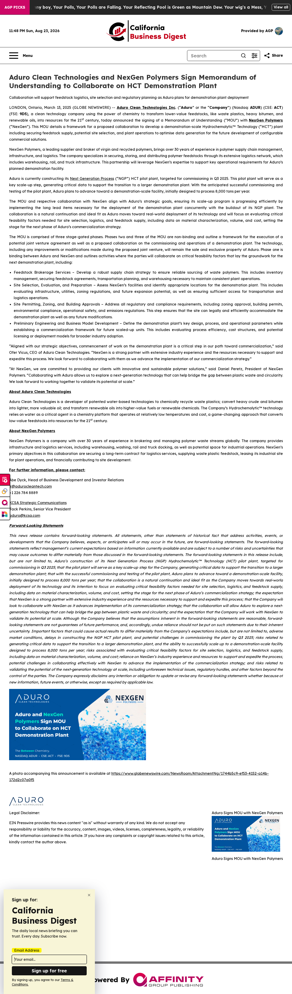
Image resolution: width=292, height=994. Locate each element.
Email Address (26, 950)
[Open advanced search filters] (254, 55)
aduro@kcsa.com (24, 515)
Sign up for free (49, 971)
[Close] (89, 895)
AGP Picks (15, 7)
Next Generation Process (92, 178)
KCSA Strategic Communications (38, 502)
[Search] (243, 55)
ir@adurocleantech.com (30, 486)
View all (281, 7)
